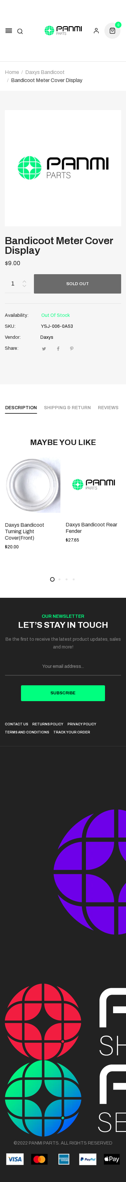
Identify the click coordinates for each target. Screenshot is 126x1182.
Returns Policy (47, 724)
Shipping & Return (67, 407)
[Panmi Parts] (63, 30)
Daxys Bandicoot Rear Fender (91, 528)
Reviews (108, 407)
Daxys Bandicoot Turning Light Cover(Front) (24, 531)
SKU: (10, 326)
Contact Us (16, 724)
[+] (24, 280)
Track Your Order (71, 732)
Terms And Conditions (27, 732)
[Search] (20, 30)
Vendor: (13, 337)
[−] (24, 287)
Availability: (16, 315)
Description (21, 407)
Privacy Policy (82, 724)
